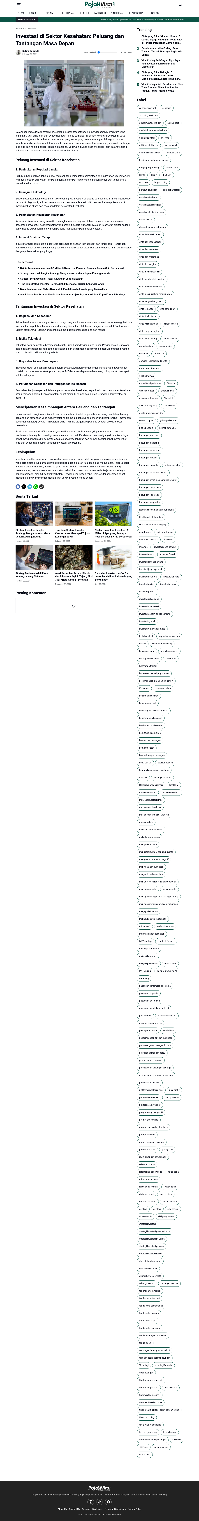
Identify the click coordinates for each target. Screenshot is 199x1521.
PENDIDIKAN (117, 13)
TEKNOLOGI (153, 13)
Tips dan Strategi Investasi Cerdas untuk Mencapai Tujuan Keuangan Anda (62, 284)
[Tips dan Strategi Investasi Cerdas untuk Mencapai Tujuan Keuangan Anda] (74, 514)
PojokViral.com (113, 1514)
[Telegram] (29, 486)
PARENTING (100, 13)
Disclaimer (97, 1509)
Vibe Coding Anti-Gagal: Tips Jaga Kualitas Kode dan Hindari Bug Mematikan (160, 63)
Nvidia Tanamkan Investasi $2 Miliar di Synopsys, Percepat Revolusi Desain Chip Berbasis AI (72, 268)
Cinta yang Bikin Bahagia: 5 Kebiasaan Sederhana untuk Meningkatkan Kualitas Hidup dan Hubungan (160, 75)
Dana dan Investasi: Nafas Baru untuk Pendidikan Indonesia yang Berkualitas (63, 289)
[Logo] (99, 1488)
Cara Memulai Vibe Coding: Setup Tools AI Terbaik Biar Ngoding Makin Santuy (161, 51)
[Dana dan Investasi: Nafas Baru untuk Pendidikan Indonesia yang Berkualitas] (113, 557)
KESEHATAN (68, 13)
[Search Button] (180, 5)
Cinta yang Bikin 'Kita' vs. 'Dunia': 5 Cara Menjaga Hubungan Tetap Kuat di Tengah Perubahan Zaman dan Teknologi (161, 39)
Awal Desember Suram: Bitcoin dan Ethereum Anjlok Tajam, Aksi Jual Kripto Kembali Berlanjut (73, 294)
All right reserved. (94, 1514)
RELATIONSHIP (135, 13)
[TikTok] (99, 1502)
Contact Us (74, 1509)
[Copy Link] (41, 486)
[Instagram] (90, 1502)
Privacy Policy (134, 1509)
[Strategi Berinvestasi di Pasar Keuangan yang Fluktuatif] (34, 557)
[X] (23, 486)
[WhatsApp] (35, 486)
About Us (62, 1509)
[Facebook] (18, 486)
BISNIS (32, 13)
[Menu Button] (19, 5)
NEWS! (21, 13)
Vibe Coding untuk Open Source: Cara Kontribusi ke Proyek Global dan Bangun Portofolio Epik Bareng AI (121, 19)
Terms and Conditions (115, 1509)
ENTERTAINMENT (49, 13)
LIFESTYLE (84, 13)
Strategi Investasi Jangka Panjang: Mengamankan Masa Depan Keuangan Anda (65, 273)
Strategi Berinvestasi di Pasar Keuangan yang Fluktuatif (51, 278)
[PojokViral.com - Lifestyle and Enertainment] (99, 5)
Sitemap (86, 1509)
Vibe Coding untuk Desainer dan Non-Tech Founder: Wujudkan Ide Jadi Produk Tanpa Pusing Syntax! (162, 87)
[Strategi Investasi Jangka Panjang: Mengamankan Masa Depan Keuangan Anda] (34, 514)
